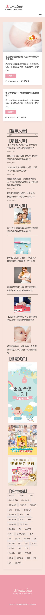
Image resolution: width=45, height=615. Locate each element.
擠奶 (10, 538)
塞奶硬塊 (12, 529)
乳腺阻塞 (23, 505)
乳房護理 (21, 495)
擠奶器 (17, 538)
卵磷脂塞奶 (12, 514)
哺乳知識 (23, 117)
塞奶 (29, 519)
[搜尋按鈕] (36, 135)
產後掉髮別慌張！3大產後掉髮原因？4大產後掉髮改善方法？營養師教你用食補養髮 (22, 182)
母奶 (19, 543)
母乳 (34, 538)
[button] (40, 15)
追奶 (34, 558)
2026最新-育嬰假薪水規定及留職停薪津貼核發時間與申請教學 (22, 157)
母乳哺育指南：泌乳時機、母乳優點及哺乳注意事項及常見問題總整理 (22, 350)
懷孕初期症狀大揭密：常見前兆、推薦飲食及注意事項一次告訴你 (22, 195)
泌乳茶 (34, 543)
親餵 (28, 558)
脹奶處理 (20, 558)
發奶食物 (12, 553)
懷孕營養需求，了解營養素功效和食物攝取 (22, 94)
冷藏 (10, 509)
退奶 (10, 562)
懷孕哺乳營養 (25, 81)
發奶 (26, 548)
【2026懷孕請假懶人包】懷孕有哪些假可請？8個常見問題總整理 (22, 146)
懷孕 (31, 533)
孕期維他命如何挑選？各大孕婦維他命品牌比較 (22, 58)
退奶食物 (18, 562)
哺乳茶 (22, 519)
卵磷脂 (17, 509)
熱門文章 (12, 548)
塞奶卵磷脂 (12, 524)
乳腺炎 (30, 495)
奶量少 (11, 533)
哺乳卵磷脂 (12, 519)
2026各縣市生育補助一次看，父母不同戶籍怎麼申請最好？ (22, 169)
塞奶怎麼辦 (24, 524)
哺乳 (28, 514)
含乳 (21, 514)
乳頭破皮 (33, 505)
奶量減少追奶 (21, 533)
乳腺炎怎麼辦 (13, 500)
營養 (19, 548)
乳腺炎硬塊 (25, 500)
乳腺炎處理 (12, 505)
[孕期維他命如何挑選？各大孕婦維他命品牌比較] (22, 37)
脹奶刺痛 (28, 553)
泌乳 (26, 543)
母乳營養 (12, 543)
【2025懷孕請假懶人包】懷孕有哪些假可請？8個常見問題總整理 (22, 318)
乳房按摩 (12, 495)
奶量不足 (28, 529)
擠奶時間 (27, 538)
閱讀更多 (10, 75)
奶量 (19, 529)
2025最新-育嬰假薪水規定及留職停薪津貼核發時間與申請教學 (22, 229)
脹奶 (19, 553)
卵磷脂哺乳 (27, 509)
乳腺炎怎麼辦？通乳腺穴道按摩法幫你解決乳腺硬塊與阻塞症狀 (22, 288)
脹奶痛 (11, 558)
